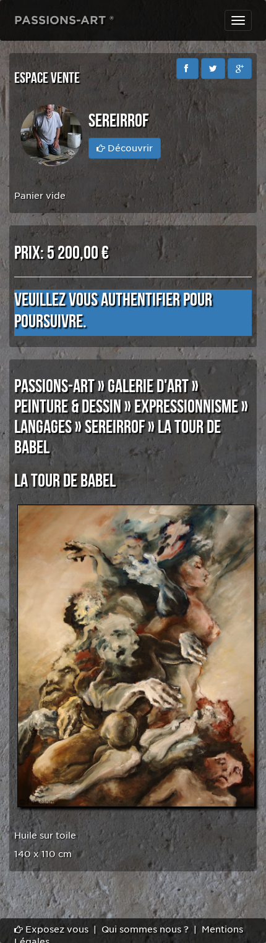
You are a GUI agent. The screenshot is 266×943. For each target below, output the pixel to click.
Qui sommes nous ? (145, 929)
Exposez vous (55, 929)
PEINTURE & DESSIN (67, 407)
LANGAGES (43, 427)
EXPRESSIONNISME (186, 407)
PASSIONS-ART (54, 386)
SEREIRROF (115, 427)
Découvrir (129, 148)
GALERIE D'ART (148, 386)
